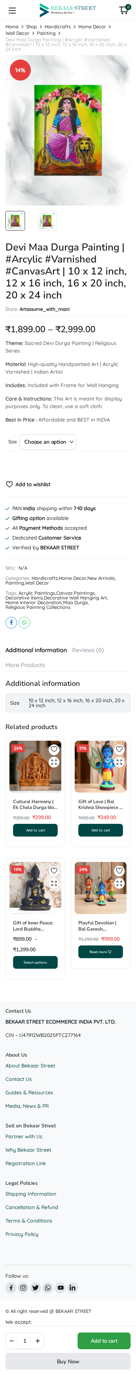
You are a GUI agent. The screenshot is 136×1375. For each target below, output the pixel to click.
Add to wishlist (33, 484)
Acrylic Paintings (36, 593)
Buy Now (68, 1361)
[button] (124, 10)
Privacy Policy (21, 1234)
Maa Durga (75, 602)
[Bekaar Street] (68, 10)
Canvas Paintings (75, 593)
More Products (25, 664)
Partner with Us (23, 1136)
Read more (98, 951)
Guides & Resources (29, 1092)
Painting (46, 33)
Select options (35, 962)
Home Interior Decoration (33, 602)
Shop (31, 26)
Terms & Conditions (28, 1220)
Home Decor (92, 26)
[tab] (36, 650)
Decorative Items (24, 597)
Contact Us (18, 1079)
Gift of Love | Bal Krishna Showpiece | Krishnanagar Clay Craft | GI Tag (99, 810)
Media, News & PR (27, 1106)
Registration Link (25, 1163)
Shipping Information (30, 1194)
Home (11, 26)
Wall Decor (17, 33)
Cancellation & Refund (31, 1207)
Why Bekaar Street (28, 1150)
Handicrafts (58, 26)
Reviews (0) (88, 650)
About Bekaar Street (30, 1065)
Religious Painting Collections (37, 607)
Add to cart (104, 1341)
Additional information (36, 650)
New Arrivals (101, 578)
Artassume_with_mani (45, 309)
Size (12, 441)
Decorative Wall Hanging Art (75, 597)
